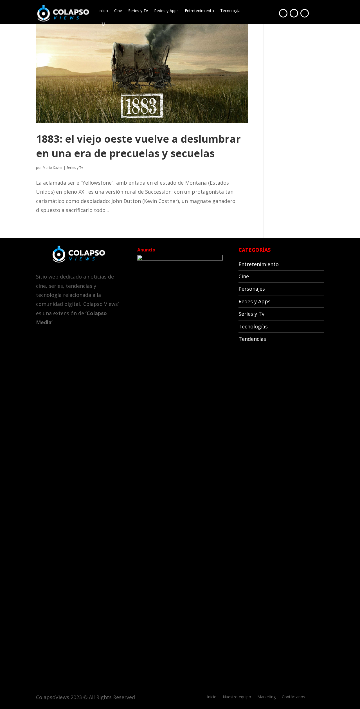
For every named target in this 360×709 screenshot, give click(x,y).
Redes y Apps (166, 10)
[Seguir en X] (294, 13)
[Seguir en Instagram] (304, 13)
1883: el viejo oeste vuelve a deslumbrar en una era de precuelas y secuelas (138, 146)
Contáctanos (293, 697)
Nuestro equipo (237, 697)
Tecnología (230, 10)
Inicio (103, 10)
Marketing (266, 697)
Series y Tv (138, 10)
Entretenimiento (199, 10)
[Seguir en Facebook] (283, 13)
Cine (118, 10)
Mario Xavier (53, 167)
